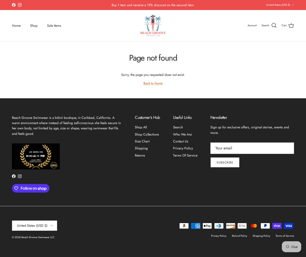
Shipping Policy (261, 236)
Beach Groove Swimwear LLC (38, 237)
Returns (140, 155)
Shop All (141, 127)
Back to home (153, 83)
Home (16, 25)
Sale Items (54, 25)
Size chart (142, 141)
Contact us (180, 141)
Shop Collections (147, 134)
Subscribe (225, 162)
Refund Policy (239, 236)
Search (178, 127)
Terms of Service (185, 155)
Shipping (141, 148)
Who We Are (182, 134)
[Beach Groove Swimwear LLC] (153, 26)
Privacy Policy (183, 148)
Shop (34, 25)
